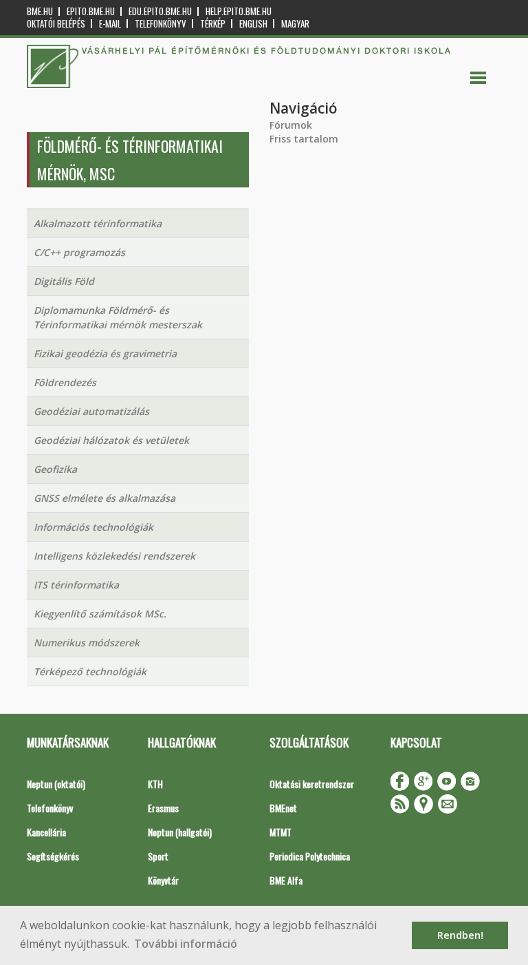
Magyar (295, 23)
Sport (158, 856)
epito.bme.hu (91, 11)
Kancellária (46, 832)
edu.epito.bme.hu (160, 11)
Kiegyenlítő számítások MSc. (100, 613)
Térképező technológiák (90, 671)
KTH (155, 783)
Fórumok (291, 124)
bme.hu (40, 11)
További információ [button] (185, 943)
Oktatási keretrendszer (312, 783)
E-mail (110, 23)
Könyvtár (163, 880)
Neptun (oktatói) (56, 783)
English (253, 23)
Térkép (213, 23)
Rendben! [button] (460, 935)
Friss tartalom (304, 138)
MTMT (281, 832)
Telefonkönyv (160, 23)
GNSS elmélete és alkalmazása (104, 498)
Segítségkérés (53, 856)
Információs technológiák (93, 526)
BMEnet (283, 807)
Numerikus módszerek (87, 642)
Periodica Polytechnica (310, 856)
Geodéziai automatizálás (91, 411)
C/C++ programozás (79, 252)
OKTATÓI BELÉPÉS (56, 23)
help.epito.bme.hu (239, 11)
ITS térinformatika (76, 584)
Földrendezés (65, 382)
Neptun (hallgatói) (180, 832)
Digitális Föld (64, 281)
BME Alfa (286, 880)
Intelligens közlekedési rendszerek (114, 555)
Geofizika (55, 469)
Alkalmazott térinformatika (98, 223)
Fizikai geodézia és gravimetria (105, 353)
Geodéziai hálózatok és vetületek (111, 440)
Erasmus (163, 807)
